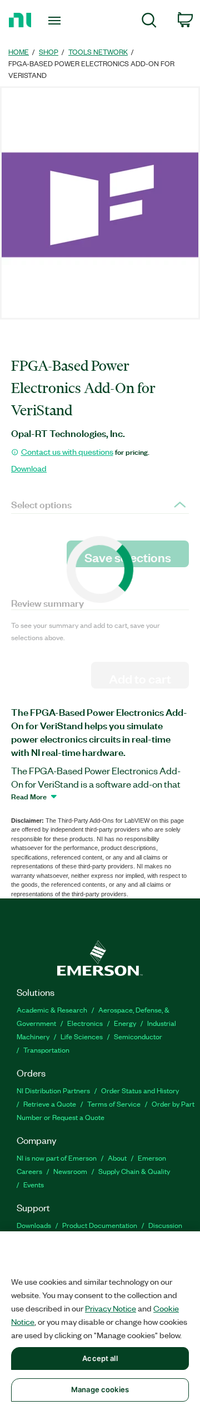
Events (33, 1184)
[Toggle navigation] (55, 21)
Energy (125, 1023)
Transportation (46, 1049)
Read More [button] (29, 796)
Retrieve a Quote (49, 1103)
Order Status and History (140, 1090)
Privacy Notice (110, 1308)
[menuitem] (149, 22)
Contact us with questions (67, 451)
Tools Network (98, 51)
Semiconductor (138, 1036)
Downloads (34, 1225)
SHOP (48, 51)
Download (29, 468)
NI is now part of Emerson (57, 1157)
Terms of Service (114, 1103)
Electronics (85, 1023)
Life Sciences (82, 1036)
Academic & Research (52, 1009)
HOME (18, 51)
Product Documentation (99, 1225)
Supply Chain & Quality (134, 1171)
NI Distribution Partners (53, 1090)
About (117, 1157)
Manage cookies (100, 1389)
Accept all (99, 1358)
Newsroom (70, 1171)
